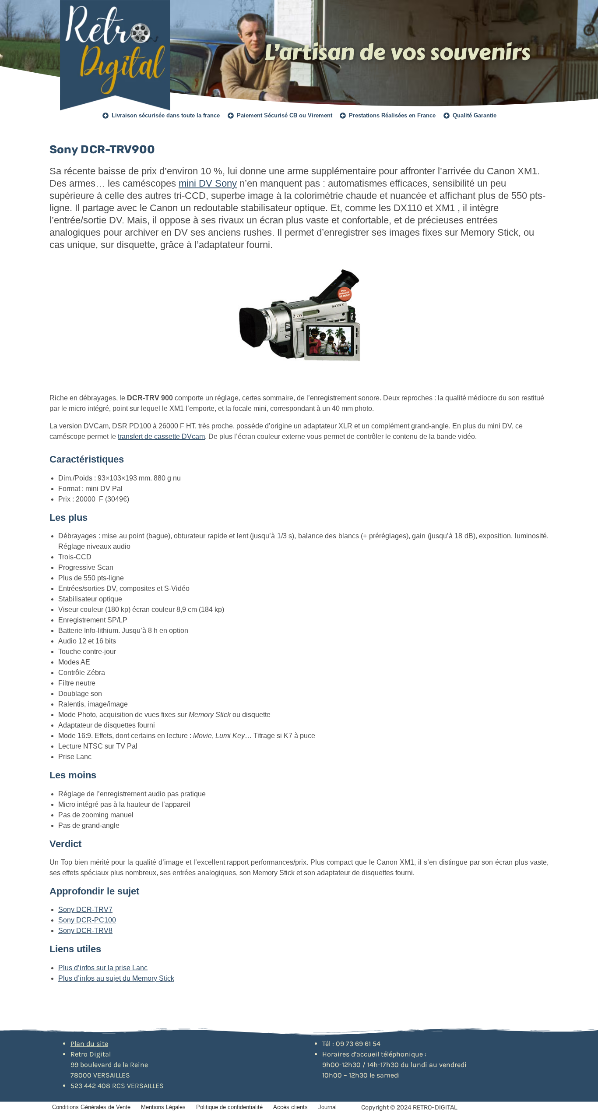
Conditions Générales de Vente (91, 1107)
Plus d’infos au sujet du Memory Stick (116, 978)
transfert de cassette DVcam (161, 436)
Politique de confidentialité (229, 1107)
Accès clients (290, 1107)
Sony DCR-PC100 (87, 920)
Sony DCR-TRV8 (85, 930)
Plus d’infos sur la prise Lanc (103, 968)
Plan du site (89, 1043)
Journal (327, 1107)
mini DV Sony (208, 183)
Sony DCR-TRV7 (85, 909)
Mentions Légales (163, 1107)
